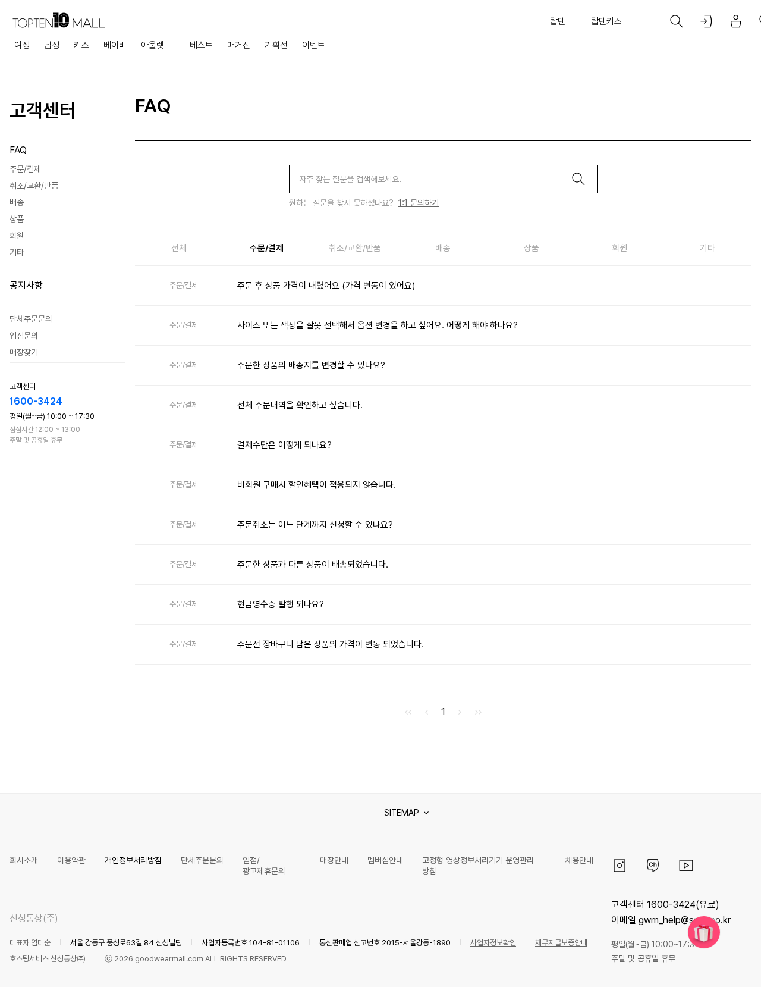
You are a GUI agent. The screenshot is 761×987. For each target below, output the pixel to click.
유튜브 (686, 865)
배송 (17, 202)
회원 (17, 235)
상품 (17, 219)
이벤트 (313, 45)
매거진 (238, 45)
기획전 (276, 45)
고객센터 (43, 110)
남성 (51, 45)
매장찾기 (24, 352)
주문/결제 (25, 169)
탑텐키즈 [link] (606, 21)
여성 (22, 45)
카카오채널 (653, 865)
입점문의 (24, 335)
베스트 (201, 45)
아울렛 (152, 45)
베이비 (115, 45)
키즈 (81, 45)
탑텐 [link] (557, 21)
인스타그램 (619, 865)
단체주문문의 (31, 319)
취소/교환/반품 (34, 185)
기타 (17, 252)
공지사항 (26, 285)
